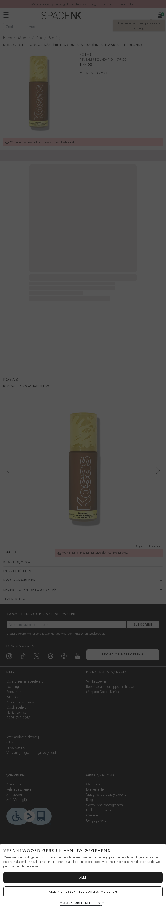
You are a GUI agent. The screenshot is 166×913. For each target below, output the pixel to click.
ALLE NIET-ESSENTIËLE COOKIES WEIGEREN (83, 892)
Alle (83, 877)
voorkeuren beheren (80, 903)
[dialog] (83, 878)
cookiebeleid (93, 861)
